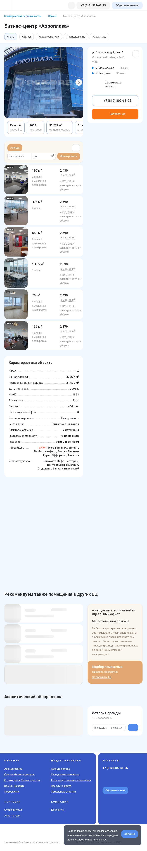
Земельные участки (63, 791)
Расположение (76, 36)
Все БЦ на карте (14, 786)
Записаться (117, 114)
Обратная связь (115, 790)
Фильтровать (68, 156)
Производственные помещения (71, 780)
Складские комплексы (65, 774)
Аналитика (99, 36)
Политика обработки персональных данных (32, 842)
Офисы (26, 36)
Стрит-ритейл (13, 809)
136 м (37, 326)
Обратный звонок (127, 5)
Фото (10, 36)
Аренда (15, 147)
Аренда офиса (13, 768)
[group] (16, 179)
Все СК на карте (61, 786)
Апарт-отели (12, 815)
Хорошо (129, 834)
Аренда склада (60, 768)
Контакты (57, 809)
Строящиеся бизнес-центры (22, 780)
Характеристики (49, 36)
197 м (37, 170)
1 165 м (38, 264)
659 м (37, 233)
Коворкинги (11, 791)
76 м (36, 295)
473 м (37, 202)
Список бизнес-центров (19, 774)
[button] (8, 82)
